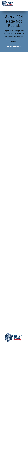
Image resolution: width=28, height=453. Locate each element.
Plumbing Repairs (8, 408)
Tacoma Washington (14, 370)
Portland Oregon (14, 359)
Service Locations (8, 390)
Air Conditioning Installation (11, 417)
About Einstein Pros (9, 385)
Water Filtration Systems (10, 414)
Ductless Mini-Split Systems (11, 423)
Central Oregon (14, 348)
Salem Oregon (14, 354)
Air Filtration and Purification (11, 420)
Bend (5, 435)
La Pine (6, 444)
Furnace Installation (9, 426)
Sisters (5, 441)
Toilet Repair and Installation (11, 411)
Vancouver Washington (14, 365)
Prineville (6, 450)
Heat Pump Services (9, 429)
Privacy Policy (7, 393)
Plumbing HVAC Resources (11, 388)
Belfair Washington (14, 376)
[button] (23, 3)
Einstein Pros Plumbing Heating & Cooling (14, 344)
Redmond (6, 438)
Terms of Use (7, 396)
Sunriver (6, 447)
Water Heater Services (10, 405)
